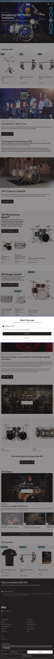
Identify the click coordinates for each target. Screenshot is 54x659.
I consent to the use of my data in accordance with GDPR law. (17, 329)
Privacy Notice (7, 647)
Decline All (14, 652)
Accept (40, 652)
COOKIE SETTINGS (27, 655)
